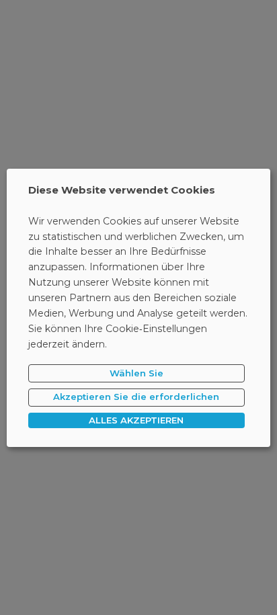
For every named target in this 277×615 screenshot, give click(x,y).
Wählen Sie (136, 373)
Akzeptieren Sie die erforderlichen (136, 396)
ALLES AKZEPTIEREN (136, 420)
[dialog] (138, 307)
